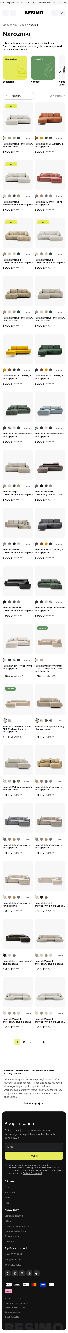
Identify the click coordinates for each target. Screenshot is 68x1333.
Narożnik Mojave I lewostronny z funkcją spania (18, 145)
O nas (7, 1187)
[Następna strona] (51, 1042)
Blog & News (11, 1192)
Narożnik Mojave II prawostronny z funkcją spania (18, 261)
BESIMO (15, 1317)
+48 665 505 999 (39, 2)
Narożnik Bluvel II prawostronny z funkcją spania (50, 904)
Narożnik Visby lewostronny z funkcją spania (17, 435)
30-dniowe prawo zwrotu (17, 1226)
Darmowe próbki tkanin (15, 1231)
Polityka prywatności (13, 1299)
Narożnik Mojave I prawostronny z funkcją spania (18, 203)
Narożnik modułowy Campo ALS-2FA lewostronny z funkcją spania (17, 729)
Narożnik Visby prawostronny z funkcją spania (50, 609)
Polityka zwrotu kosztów (15, 1308)
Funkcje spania (12, 1236)
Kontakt (8, 1197)
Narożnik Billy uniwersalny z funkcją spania (48, 203)
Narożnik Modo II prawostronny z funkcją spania (18, 551)
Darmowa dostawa (14, 1216)
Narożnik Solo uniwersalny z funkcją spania (49, 145)
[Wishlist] (54, 13)
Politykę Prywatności (32, 1173)
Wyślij (34, 1155)
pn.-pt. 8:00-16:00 (13, 1265)
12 (44, 1042)
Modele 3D (10, 1242)
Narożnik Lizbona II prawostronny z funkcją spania (18, 609)
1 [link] (17, 1042)
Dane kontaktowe (12, 1312)
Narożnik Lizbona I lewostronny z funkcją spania (49, 493)
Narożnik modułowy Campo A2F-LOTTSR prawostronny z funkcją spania (49, 668)
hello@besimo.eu (13, 1259)
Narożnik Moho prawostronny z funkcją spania (49, 727)
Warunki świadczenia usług (16, 1303)
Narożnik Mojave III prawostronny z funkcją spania (50, 1020)
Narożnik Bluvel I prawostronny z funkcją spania (18, 962)
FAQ (7, 1203)
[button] (5, 13)
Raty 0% (9, 1221)
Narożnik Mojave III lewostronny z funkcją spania (49, 962)
